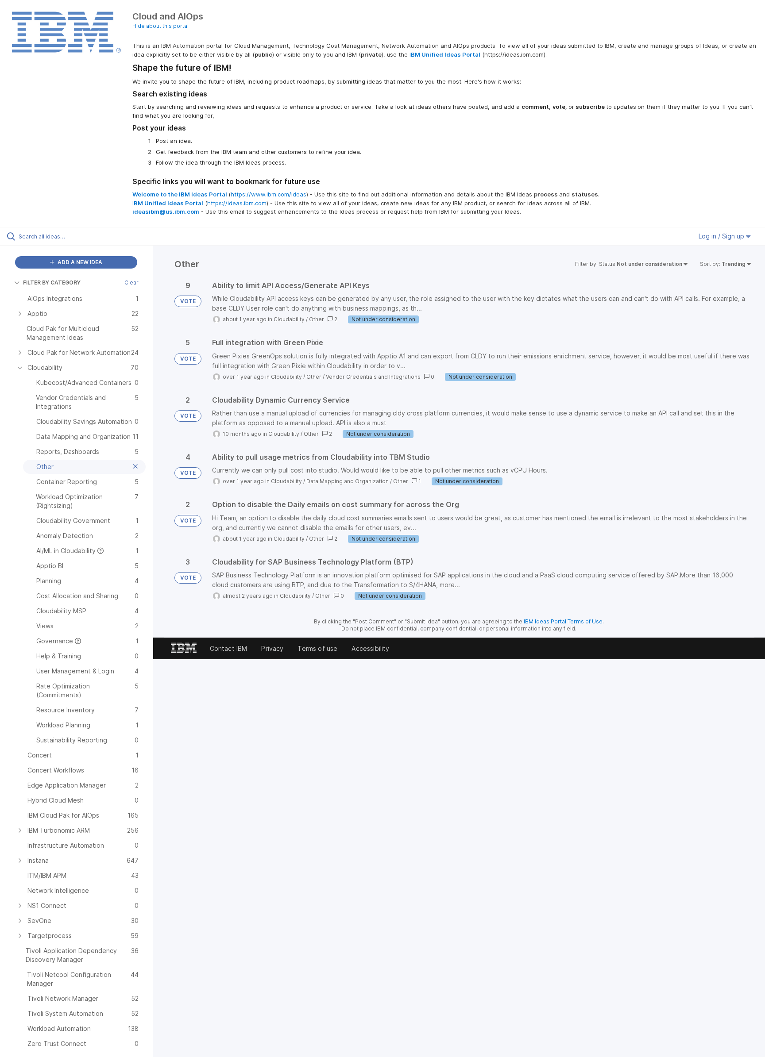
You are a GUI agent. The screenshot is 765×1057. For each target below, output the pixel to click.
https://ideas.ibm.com (237, 203)
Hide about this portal (160, 26)
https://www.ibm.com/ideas (268, 194)
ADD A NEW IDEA (79, 262)
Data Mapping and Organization (347, 481)
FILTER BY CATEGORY (52, 282)
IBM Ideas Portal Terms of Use (563, 621)
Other (316, 319)
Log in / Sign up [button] (722, 236)
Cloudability (289, 319)
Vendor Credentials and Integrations (373, 376)
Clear (131, 282)
